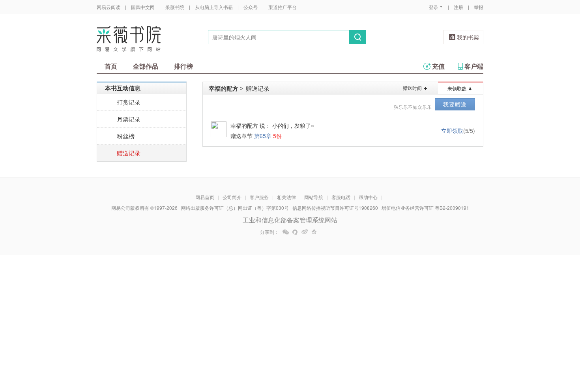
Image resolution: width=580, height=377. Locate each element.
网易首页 (204, 197)
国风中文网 (143, 7)
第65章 (262, 136)
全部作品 (145, 66)
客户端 (473, 66)
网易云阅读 (108, 7)
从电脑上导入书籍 (214, 7)
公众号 (250, 7)
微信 (286, 232)
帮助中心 (368, 197)
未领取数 (456, 88)
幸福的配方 (223, 88)
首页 (111, 66)
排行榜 (183, 66)
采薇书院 (174, 7)
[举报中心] (505, 331)
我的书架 (468, 37)
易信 (295, 232)
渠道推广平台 (282, 7)
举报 (478, 7)
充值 (438, 66)
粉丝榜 (126, 136)
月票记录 (128, 119)
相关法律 (286, 197)
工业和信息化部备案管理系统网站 (290, 219)
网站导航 (313, 197)
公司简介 (232, 197)
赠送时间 (412, 87)
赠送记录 (128, 153)
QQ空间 (314, 232)
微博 (304, 232)
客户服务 (259, 197)
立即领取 (452, 130)
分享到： (269, 232)
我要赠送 (455, 104)
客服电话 (340, 197)
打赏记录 (128, 102)
